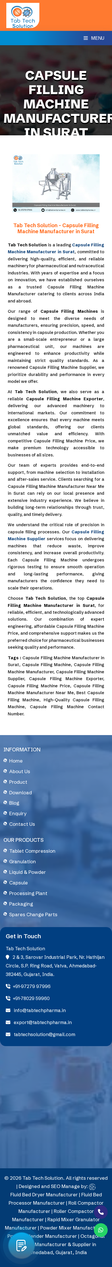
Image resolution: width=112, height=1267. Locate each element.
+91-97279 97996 (32, 986)
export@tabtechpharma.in (42, 1022)
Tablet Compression (32, 851)
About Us (19, 771)
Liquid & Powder (27, 872)
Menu (97, 38)
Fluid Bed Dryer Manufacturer (44, 1194)
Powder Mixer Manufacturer (72, 1228)
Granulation (22, 861)
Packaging (21, 904)
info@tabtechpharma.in (39, 1010)
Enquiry (17, 813)
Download (20, 792)
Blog (14, 803)
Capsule (18, 883)
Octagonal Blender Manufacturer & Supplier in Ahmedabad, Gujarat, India (60, 1244)
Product (18, 782)
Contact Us (22, 824)
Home (16, 761)
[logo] (22, 15)
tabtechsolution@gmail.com (44, 1034)
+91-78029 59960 (31, 998)
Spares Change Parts (33, 914)
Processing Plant (28, 893)
